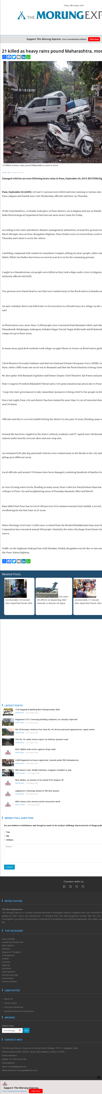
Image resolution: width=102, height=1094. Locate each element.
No (7, 835)
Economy (6, 961)
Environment (8, 978)
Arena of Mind (8, 939)
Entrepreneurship (10, 975)
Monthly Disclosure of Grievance (19, 1011)
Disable (5, 958)
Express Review (9, 981)
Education (6, 968)
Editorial (5, 965)
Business (6, 948)
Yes (8, 832)
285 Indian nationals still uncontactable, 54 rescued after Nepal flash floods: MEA (18, 599)
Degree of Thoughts (11, 952)
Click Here (94, 39)
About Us (8, 998)
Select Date (8, 1025)
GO (26, 1030)
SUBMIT (9, 867)
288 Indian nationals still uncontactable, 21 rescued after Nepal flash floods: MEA (88, 599)
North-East (20, 773)
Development (8, 955)
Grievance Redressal (13, 1007)
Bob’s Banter (8, 945)
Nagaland (19, 713)
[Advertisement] (18, 638)
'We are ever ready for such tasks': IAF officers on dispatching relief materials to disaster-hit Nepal (53, 599)
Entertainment (8, 971)
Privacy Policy (10, 1003)
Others (9, 839)
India (4, 172)
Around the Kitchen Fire (12, 942)
